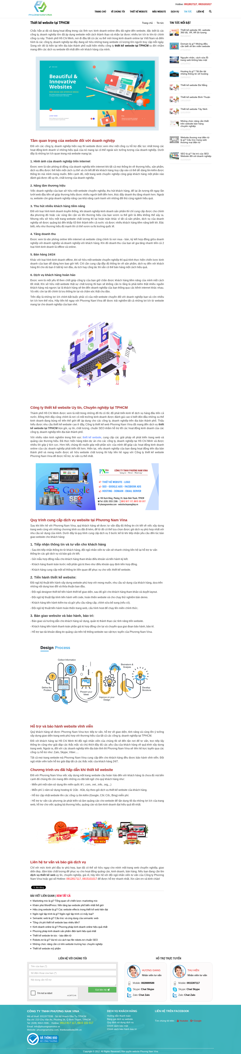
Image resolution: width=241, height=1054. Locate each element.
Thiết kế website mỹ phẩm (47, 948)
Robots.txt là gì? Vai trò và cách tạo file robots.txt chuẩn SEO (65, 939)
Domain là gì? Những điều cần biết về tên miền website (195, 45)
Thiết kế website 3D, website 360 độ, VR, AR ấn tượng (195, 31)
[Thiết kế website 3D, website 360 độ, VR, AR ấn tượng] (174, 32)
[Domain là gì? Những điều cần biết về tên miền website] (174, 45)
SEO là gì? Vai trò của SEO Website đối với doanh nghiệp (196, 154)
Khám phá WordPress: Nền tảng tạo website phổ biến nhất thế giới (68, 905)
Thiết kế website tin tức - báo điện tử (52, 935)
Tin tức (188, 11)
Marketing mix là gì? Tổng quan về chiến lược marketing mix (65, 900)
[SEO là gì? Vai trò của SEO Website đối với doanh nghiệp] (174, 155)
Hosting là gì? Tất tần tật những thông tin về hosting (194, 72)
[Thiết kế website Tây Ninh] (174, 111)
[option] (146, 982)
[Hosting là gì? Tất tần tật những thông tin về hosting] (174, 73)
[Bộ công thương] (43, 1038)
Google (197, 1020)
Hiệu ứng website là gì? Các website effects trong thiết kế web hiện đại (70, 909)
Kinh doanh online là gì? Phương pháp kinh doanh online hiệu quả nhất (70, 926)
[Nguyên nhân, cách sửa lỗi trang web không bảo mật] (174, 59)
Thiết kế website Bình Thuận (195, 97)
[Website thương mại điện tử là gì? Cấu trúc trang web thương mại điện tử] (174, 139)
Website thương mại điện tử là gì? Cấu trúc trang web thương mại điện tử (195, 140)
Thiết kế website (138, 11)
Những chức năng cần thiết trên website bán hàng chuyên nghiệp (195, 123)
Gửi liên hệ (101, 989)
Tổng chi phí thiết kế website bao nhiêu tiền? (56, 922)
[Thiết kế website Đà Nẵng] (174, 87)
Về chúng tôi (118, 11)
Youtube (184, 1020)
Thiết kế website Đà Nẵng (194, 85)
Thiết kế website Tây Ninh (194, 109)
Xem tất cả (63, 895)
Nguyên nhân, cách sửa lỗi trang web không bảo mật (194, 58)
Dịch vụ (175, 11)
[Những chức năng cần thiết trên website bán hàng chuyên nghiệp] (174, 123)
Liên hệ (200, 11)
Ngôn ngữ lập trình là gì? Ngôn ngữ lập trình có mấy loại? (63, 913)
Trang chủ (100, 11)
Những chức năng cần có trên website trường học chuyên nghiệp (67, 944)
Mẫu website (159, 11)
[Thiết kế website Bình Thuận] (174, 99)
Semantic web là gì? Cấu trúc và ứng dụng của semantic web (65, 918)
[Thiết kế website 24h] (40, 8)
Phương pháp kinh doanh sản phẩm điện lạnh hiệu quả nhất (64, 931)
